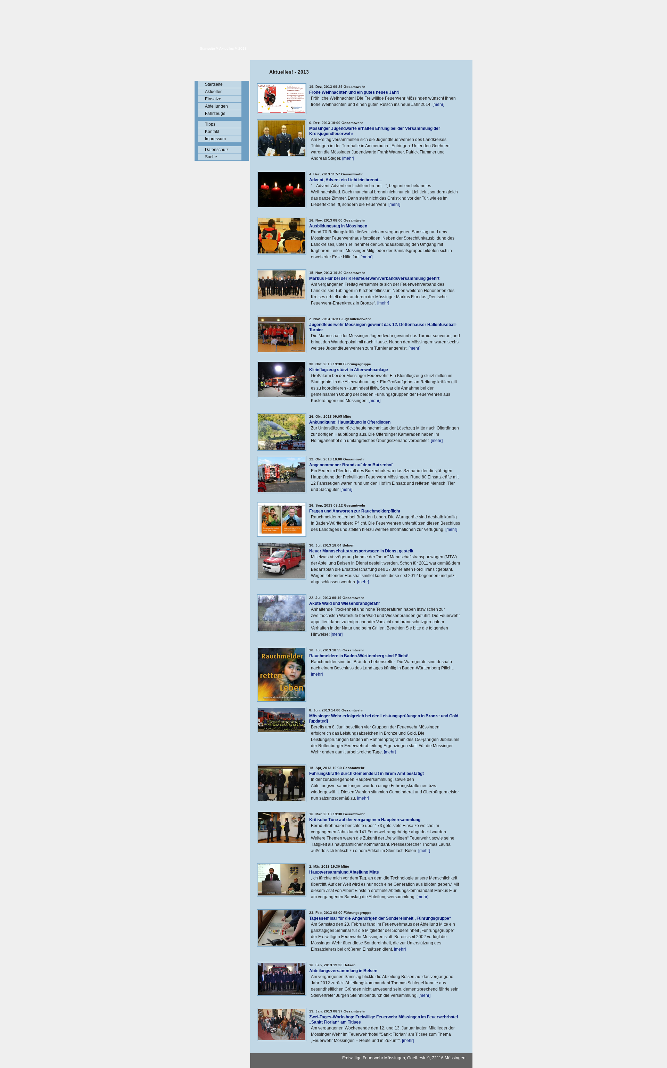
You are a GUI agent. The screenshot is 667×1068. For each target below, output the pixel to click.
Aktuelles (226, 48)
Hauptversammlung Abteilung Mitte (344, 872)
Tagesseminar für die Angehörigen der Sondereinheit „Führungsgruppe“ (380, 918)
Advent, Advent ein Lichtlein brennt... (345, 179)
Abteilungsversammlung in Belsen (343, 970)
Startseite (207, 48)
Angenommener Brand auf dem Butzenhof (351, 464)
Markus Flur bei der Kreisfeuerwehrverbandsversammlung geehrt (374, 278)
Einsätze (213, 99)
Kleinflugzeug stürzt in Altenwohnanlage (348, 369)
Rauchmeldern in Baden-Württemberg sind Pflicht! (359, 655)
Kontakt (212, 131)
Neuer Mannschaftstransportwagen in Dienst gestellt (361, 551)
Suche (211, 157)
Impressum (215, 138)
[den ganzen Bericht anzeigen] (282, 112)
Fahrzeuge (215, 113)
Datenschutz (217, 149)
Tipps (210, 124)
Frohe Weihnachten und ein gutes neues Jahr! (354, 92)
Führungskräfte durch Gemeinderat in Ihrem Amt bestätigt (366, 773)
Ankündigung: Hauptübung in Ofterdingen (349, 422)
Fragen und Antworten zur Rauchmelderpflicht (354, 511)
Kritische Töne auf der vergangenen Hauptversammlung (364, 819)
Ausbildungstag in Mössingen (338, 226)
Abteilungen (216, 106)
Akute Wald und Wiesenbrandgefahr (344, 603)
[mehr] (438, 104)
